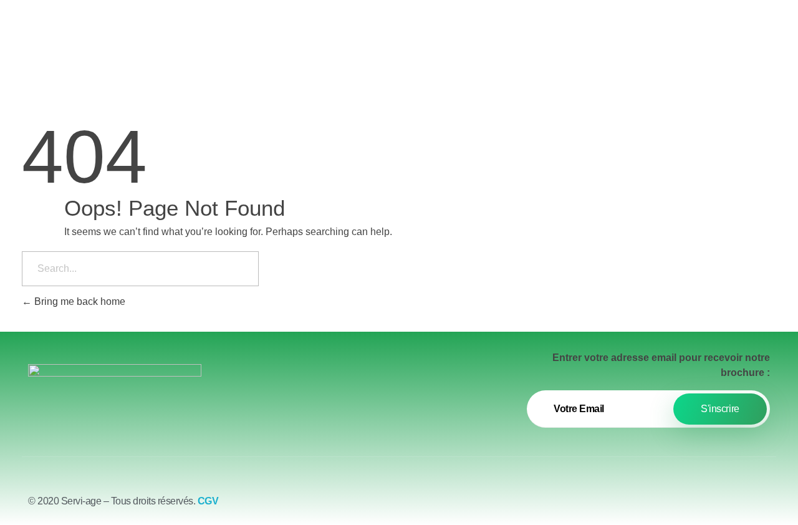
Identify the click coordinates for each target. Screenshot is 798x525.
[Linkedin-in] (760, 506)
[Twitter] (726, 506)
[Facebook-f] (692, 506)
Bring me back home (78, 301)
